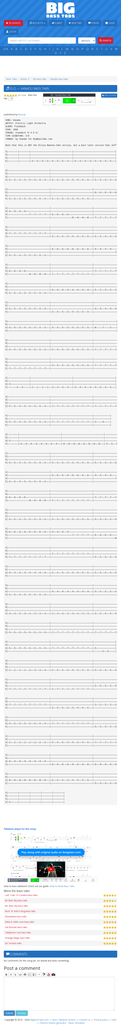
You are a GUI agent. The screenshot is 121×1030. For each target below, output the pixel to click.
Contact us (84, 1019)
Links (113, 1019)
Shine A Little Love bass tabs (19, 921)
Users (111, 23)
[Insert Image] (25, 974)
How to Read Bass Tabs (62, 886)
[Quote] (39, 974)
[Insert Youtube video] (48, 974)
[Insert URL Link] (20, 974)
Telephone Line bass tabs (18, 932)
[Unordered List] (34, 974)
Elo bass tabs (39, 78)
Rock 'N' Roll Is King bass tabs (20, 911)
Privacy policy (101, 1019)
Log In (12, 31)
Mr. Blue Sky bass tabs (16, 905)
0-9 (6, 49)
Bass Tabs (11, 78)
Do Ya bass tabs (13, 943)
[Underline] (15, 974)
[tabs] (44, 974)
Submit (58, 23)
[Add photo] (53, 974)
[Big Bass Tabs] (60, 9)
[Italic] (11, 974)
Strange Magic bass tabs (17, 937)
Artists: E (24, 78)
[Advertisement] (61, 65)
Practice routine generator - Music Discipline (62, 1022)
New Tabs (76, 23)
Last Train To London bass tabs (21, 895)
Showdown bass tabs (16, 916)
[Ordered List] (30, 974)
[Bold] (6, 974)
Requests (38, 23)
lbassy (21, 114)
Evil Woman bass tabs (16, 927)
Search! (106, 40)
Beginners (14, 23)
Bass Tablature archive (64, 1019)
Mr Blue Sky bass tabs (16, 900)
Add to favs (110, 95)
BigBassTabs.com (39, 1019)
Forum (95, 23)
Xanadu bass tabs (59, 78)
